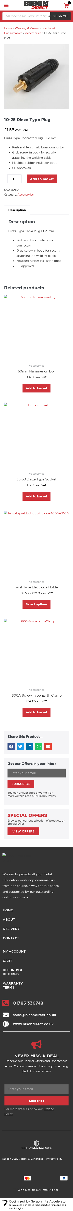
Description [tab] (17, 210)
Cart (7, 960)
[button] (6, 5)
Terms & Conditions (32, 1158)
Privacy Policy (54, 1158)
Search (60, 16)
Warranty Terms (13, 985)
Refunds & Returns (12, 972)
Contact (11, 938)
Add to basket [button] (36, 388)
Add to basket (42, 179)
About (9, 919)
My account (14, 951)
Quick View (36, 353)
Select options (36, 604)
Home (8, 28)
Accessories (33, 33)
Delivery (11, 929)
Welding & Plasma (27, 28)
